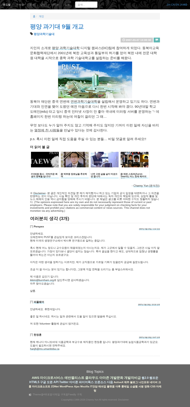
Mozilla (84, 386)
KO (185, 4)
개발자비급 (132, 378)
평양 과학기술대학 (66, 48)
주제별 (20, 4)
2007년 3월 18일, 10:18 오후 (149, 305)
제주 (126, 382)
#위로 (46, 394)
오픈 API (52, 382)
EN (177, 4)
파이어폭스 (86, 382)
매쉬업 (102, 386)
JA (181, 4)
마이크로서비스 (51, 378)
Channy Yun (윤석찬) (146, 185)
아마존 (104, 378)
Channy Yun (92, 399)
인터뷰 (55, 4)
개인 (41, 16)
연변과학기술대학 (84, 101)
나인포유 (144, 382)
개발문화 (116, 378)
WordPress (66, 386)
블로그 (134, 382)
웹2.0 (145, 377)
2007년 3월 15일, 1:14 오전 (149, 229)
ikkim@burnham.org (42, 280)
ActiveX (118, 382)
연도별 (7, 4)
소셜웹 (134, 386)
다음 (110, 382)
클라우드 (92, 378)
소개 (67, 4)
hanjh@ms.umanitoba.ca (44, 348)
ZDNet (55, 386)
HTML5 (34, 382)
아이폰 (73, 382)
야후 (118, 386)
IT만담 (94, 386)
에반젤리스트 (74, 378)
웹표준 (153, 377)
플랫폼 (111, 386)
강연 (42, 4)
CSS (152, 386)
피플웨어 (39, 301)
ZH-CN (171, 4)
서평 (141, 386)
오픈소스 (100, 382)
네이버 (154, 382)
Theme (36, 394)
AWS (35, 378)
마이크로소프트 (41, 386)
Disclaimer (39, 193)
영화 (147, 386)
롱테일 (125, 386)
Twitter (63, 382)
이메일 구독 (59, 394)
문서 (32, 4)
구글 (43, 382)
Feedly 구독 (75, 394)
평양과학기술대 (44, 34)
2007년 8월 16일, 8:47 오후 (149, 337)
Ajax (77, 386)
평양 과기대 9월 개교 (57, 26)
